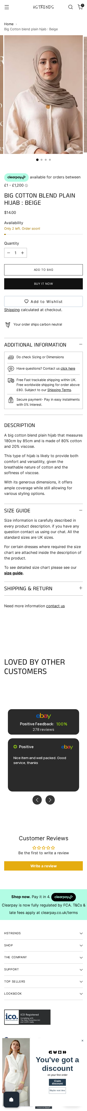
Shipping (12, 309)
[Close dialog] (82, 1040)
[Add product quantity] (22, 252)
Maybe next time (57, 1090)
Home (8, 24)
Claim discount (57, 1082)
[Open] (11, 1100)
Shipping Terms (59, 390)
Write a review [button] (43, 866)
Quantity (11, 243)
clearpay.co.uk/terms (59, 912)
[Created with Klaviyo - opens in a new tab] (43, 1107)
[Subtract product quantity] (8, 252)
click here (68, 368)
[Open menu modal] (6, 7)
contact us (55, 606)
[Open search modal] (70, 7)
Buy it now (43, 283)
